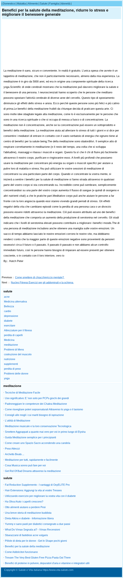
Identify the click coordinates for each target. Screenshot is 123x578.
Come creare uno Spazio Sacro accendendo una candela (37, 443)
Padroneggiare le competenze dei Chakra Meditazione (36, 403)
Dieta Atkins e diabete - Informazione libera (29, 518)
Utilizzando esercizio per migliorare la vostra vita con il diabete (40, 496)
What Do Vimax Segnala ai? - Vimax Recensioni (32, 529)
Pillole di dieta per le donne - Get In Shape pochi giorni (36, 540)
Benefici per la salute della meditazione (27, 546)
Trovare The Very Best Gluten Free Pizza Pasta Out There (38, 557)
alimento (33, 3)
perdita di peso (12, 368)
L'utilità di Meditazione (17, 420)
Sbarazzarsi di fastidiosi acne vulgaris (26, 535)
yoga (7, 378)
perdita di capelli (13, 335)
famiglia (54, 3)
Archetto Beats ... (14, 454)
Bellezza (9, 306)
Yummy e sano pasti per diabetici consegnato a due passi (37, 524)
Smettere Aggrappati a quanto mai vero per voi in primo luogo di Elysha (45, 431)
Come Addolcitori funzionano (21, 552)
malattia (21, 3)
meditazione (11, 344)
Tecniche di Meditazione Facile (22, 392)
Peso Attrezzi (12, 448)
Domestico (9, 3)
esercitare (9, 325)
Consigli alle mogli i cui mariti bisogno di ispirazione (34, 415)
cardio (7, 311)
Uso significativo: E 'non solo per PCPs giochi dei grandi (37, 398)
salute (43, 3)
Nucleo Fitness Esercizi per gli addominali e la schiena (42, 282)
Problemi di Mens (14, 349)
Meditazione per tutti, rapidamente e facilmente (31, 459)
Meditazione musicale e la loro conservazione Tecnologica (38, 426)
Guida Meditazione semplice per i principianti (30, 437)
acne (7, 296)
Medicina (9, 340)
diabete (8, 320)
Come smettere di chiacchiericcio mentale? (40, 277)
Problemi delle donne (16, 373)
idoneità (65, 3)
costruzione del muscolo (18, 354)
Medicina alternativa (15, 301)
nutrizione (9, 359)
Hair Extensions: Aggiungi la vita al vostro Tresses (33, 490)
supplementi (11, 364)
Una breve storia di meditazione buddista (28, 512)
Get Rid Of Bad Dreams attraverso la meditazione (33, 471)
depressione (11, 316)
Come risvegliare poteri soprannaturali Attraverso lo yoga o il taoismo (44, 409)
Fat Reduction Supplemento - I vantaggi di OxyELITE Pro (37, 484)
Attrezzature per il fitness (18, 330)
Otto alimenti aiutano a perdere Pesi (25, 507)
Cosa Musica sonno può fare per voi (25, 465)
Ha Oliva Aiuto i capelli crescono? (24, 501)
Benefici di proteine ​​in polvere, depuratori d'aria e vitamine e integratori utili (47, 563)
